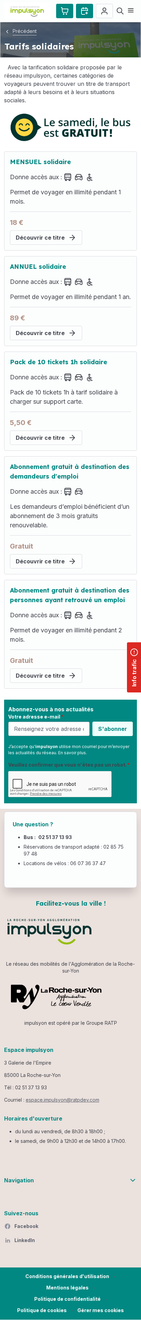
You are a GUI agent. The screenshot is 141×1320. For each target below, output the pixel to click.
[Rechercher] (120, 11)
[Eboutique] (64, 11)
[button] (100, 1310)
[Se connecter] (104, 11)
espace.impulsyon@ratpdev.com (62, 1100)
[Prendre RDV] (84, 11)
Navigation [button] (19, 1180)
